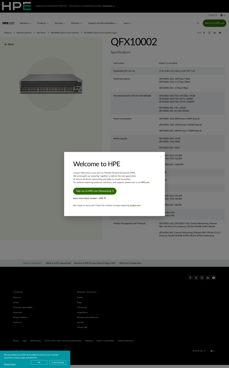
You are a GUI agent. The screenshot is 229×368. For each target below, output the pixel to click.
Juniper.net (135, 205)
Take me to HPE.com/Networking (94, 191)
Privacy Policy (10, 364)
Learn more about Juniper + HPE (88, 198)
